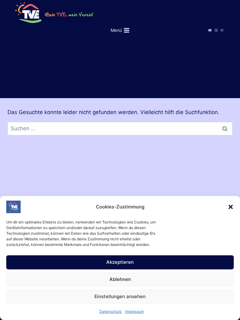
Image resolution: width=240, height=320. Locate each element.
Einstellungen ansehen (120, 296)
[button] (231, 207)
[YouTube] (222, 30)
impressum (134, 311)
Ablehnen (120, 279)
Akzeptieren (120, 262)
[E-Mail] (210, 30)
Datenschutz (110, 311)
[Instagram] (216, 30)
